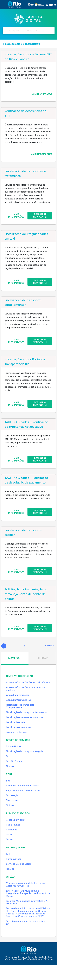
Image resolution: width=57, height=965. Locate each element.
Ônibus (10, 766)
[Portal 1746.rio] (31, 4)
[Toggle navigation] (53, 10)
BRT (8, 780)
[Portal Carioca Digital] (28, 18)
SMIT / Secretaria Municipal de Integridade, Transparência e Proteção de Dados (28, 893)
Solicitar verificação (16, 732)
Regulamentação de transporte (23, 790)
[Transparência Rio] (40, 4)
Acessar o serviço (39, 215)
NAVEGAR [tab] (15, 658)
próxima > (49, 646)
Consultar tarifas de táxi (18, 700)
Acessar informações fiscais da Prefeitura (28, 682)
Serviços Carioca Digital (18, 864)
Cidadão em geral (15, 820)
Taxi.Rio (10, 869)
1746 (8, 854)
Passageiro (11, 829)
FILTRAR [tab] (42, 658)
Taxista (9, 834)
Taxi (8, 756)
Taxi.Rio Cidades (15, 761)
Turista (9, 839)
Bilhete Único (13, 746)
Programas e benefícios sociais (22, 785)
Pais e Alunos (13, 824)
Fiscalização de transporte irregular (25, 751)
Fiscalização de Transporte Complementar (20, 706)
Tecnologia (12, 795)
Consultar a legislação (18, 695)
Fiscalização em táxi (16, 722)
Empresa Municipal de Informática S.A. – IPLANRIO (28, 902)
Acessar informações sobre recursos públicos (25, 688)
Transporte (12, 800)
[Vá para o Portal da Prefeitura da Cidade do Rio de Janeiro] (9, 4)
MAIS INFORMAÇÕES (41, 94)
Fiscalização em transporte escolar (24, 717)
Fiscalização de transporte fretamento (26, 712)
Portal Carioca (13, 859)
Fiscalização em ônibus (18, 727)
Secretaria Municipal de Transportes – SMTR (26, 922)
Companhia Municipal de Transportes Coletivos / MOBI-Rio (26, 884)
